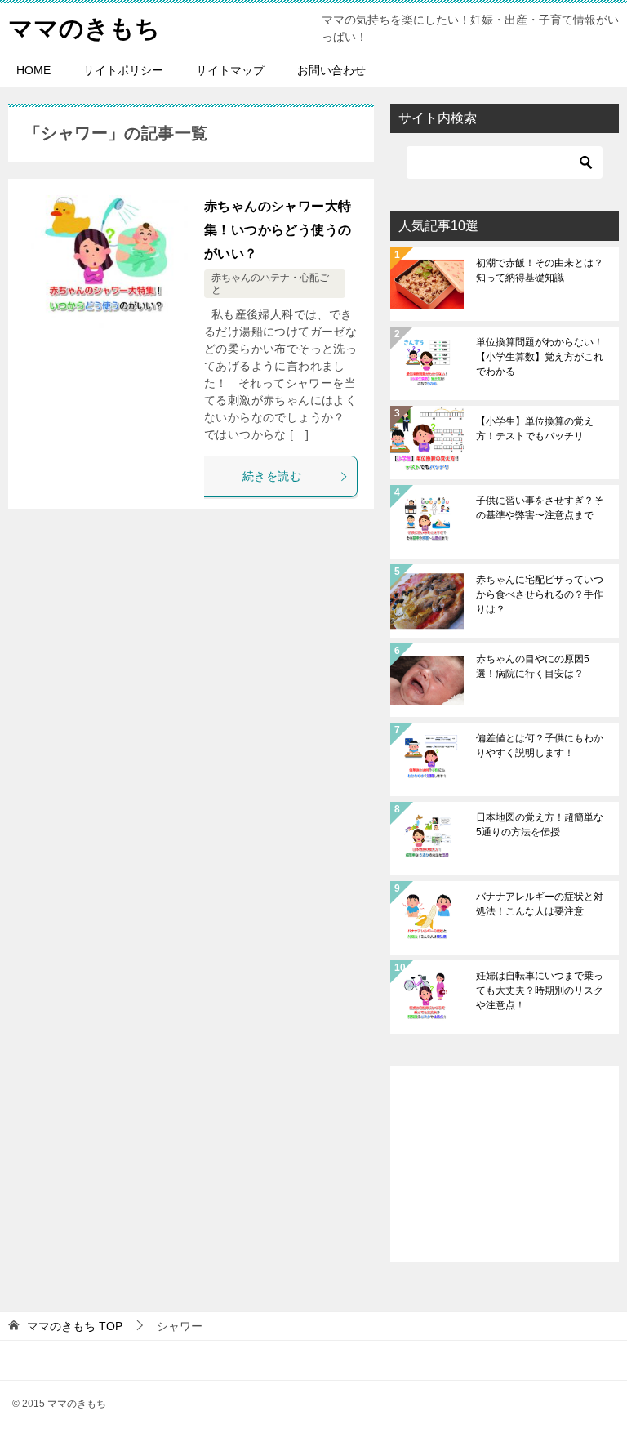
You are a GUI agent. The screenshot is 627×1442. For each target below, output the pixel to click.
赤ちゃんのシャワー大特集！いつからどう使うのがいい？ (277, 229)
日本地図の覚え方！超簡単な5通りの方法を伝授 (539, 825)
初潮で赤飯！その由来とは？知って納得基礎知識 (539, 270)
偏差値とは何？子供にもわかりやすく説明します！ (539, 745)
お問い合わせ (331, 70)
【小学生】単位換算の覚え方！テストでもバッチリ (535, 429)
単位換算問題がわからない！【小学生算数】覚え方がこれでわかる (539, 356)
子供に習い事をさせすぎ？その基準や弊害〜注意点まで (539, 508)
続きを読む (271, 476)
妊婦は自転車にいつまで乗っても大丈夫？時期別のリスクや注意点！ (539, 990)
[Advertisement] (505, 1164)
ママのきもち (84, 28)
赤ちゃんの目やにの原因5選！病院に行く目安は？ (532, 666)
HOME (33, 70)
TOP (74, 1326)
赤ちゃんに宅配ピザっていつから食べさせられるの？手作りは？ (539, 594)
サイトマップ (230, 70)
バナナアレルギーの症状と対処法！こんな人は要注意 (539, 904)
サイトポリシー (123, 70)
